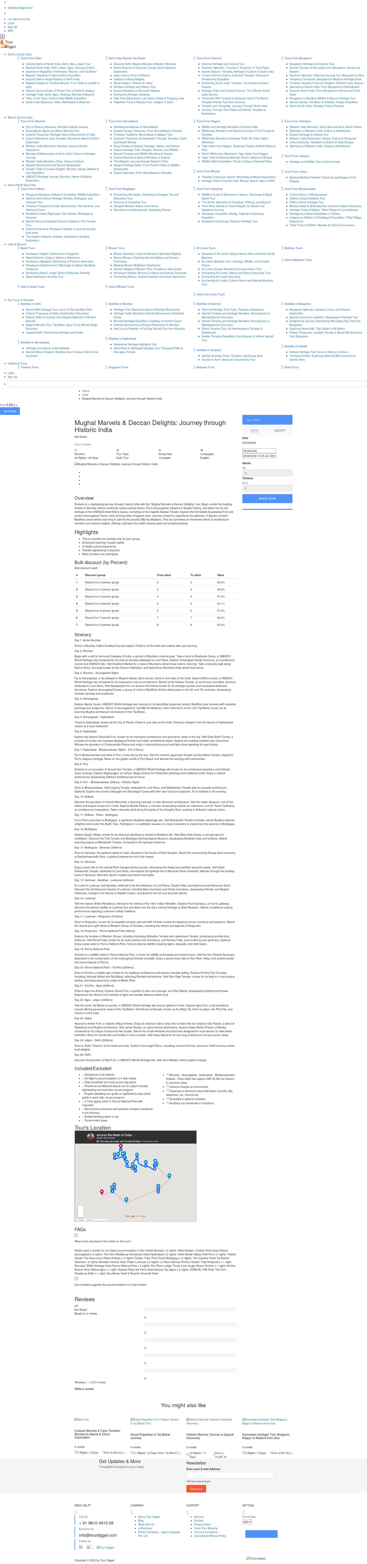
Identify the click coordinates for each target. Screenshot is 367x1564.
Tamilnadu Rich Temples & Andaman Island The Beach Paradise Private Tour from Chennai (235, 100)
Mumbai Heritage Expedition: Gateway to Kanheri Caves (148, 321)
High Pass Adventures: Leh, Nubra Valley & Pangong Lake (149, 98)
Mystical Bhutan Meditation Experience (137, 265)
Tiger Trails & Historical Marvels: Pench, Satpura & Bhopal (237, 157)
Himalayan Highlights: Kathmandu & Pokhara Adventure (59, 261)
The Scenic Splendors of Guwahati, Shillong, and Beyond (236, 202)
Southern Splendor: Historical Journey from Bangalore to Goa (327, 75)
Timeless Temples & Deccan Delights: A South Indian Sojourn (327, 83)
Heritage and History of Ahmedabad (47, 348)
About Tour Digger (149, 1517)
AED (11, 30)
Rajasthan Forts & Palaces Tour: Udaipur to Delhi (143, 102)
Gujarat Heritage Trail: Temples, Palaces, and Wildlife (146, 150)
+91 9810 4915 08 (19, 19)
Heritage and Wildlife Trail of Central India (315, 162)
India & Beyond (17, 244)
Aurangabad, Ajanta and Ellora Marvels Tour (53, 131)
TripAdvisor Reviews (261, 1534)
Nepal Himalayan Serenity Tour (44, 276)
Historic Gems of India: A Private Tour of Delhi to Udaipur (60, 90)
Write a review (85, 1389)
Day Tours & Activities (21, 300)
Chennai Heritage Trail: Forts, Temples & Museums (233, 309)
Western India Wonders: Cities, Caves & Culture (55, 161)
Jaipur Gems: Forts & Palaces (132, 75)
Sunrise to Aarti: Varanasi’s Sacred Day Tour (228, 359)
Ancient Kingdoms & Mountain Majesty (137, 90)
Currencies (249, 1517)
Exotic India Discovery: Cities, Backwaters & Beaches (58, 102)
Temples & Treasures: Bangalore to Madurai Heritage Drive (325, 79)
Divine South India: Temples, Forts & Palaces (317, 106)
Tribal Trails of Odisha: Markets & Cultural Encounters (322, 225)
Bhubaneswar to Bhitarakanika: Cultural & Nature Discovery (325, 206)
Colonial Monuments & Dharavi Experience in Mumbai (146, 325)
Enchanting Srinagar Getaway (132, 94)
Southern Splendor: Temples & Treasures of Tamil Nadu (235, 68)
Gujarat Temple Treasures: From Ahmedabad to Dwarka (148, 131)
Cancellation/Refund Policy (210, 1536)
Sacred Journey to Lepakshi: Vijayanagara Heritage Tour (324, 317)
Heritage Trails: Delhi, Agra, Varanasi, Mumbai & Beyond (60, 94)
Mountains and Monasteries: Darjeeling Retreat (142, 210)
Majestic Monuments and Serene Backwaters (53, 165)
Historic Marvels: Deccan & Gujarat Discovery (210, 1436)
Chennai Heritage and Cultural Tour (223, 64)
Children (247, 478)
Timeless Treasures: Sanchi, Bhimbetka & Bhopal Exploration (239, 177)
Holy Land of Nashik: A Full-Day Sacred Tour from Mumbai (149, 328)
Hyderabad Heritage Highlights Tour (135, 344)
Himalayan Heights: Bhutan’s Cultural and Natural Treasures (150, 273)
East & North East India (22, 185)
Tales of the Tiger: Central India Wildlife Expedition (56, 98)
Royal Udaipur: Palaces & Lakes (133, 83)
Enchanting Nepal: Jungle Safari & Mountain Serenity (58, 273)
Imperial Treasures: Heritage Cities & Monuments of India (60, 134)
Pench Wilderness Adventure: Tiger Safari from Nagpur (235, 153)
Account (199, 1517)
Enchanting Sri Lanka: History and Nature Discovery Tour (236, 273)
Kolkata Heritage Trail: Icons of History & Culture (319, 352)
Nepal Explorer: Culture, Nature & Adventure (53, 257)
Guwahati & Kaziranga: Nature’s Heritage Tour (230, 221)
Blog (141, 1520)
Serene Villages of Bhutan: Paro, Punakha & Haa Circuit (147, 269)
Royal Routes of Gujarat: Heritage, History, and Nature (146, 146)
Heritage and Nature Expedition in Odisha (315, 213)
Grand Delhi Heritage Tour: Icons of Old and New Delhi (59, 309)
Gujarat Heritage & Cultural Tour (309, 134)
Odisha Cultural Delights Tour (307, 198)
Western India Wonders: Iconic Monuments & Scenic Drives (325, 127)
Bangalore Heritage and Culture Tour (312, 64)
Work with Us (146, 1524)
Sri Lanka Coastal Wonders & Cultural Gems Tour (232, 269)
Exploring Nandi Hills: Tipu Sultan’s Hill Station (317, 328)
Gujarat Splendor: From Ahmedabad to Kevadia (142, 173)
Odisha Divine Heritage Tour (307, 202)
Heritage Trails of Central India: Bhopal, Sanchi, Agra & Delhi (238, 181)
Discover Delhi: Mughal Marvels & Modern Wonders (145, 64)
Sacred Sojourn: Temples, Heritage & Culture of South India (238, 71)
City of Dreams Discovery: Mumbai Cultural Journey (57, 127)
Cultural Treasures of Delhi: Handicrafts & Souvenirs (57, 313)
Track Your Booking (206, 1528)
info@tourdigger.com (20, 8)
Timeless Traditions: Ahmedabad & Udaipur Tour (143, 134)
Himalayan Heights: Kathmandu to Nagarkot (52, 254)
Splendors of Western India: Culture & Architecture (320, 131)
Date (245, 438)
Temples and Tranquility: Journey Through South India (234, 106)
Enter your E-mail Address (203, 1469)
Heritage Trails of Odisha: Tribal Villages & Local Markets (324, 210)
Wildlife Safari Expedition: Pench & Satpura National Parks (237, 161)
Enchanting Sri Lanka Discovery (221, 276)
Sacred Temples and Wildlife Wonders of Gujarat (143, 153)
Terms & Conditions (206, 1532)
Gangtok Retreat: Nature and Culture (136, 206)
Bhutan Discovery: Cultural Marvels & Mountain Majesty (147, 254)
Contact (198, 1520)
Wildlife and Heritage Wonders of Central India (230, 127)
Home (85, 391)
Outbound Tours (18, 363)
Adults (246, 463)
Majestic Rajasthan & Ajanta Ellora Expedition (53, 75)
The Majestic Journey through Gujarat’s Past (141, 161)
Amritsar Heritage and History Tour (135, 87)
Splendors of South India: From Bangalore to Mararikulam (325, 87)
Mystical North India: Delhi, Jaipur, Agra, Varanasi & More (60, 68)
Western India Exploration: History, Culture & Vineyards (323, 138)
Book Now (10, 411)
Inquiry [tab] (279, 430)
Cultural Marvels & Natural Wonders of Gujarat (142, 157)
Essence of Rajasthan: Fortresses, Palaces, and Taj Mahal (61, 71)
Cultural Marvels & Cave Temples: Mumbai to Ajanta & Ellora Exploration (98, 1433)
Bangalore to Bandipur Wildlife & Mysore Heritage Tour (323, 98)
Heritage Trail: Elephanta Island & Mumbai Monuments (147, 309)
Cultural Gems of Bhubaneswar (308, 194)
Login (11, 23)
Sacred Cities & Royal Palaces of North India (53, 79)
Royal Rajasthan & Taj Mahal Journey (150, 1436)
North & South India (20, 54)
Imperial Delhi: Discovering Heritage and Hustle (54, 332)
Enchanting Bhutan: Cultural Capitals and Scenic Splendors (149, 276)
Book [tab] (254, 430)
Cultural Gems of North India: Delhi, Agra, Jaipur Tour (58, 64)
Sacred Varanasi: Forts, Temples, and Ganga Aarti (232, 356)
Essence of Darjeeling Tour (130, 202)
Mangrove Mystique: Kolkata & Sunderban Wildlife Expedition (63, 194)
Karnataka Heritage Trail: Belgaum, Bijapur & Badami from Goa (266, 1436)
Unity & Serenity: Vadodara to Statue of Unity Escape (321, 142)
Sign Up (12, 27)
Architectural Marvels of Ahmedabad (136, 127)
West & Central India (20, 117)
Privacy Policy (202, 1524)
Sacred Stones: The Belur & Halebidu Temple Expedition (324, 102)
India (85, 395)
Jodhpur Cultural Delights (129, 79)
